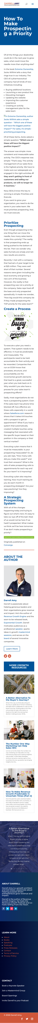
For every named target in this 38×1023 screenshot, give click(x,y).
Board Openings (9, 995)
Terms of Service (11, 953)
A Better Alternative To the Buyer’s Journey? (18, 699)
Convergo (8, 545)
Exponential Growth (13, 623)
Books (6, 940)
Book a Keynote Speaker (13, 986)
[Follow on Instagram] (11, 908)
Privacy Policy (10, 956)
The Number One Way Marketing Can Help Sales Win (18, 746)
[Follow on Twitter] (5, 656)
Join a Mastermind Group (13, 990)
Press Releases (10, 948)
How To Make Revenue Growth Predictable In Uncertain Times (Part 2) (19, 794)
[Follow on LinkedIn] (9, 656)
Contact (7, 950)
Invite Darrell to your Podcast (15, 1000)
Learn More (12, 649)
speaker (19, 629)
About (6, 937)
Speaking (8, 942)
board (7, 638)
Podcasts (8, 945)
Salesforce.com (17, 413)
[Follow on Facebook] (3, 908)
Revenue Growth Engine (15, 616)
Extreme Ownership (24, 69)
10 (26, 868)
